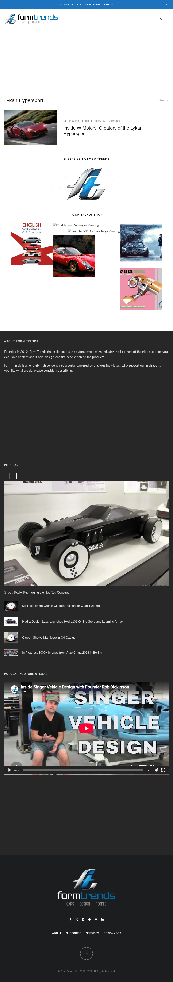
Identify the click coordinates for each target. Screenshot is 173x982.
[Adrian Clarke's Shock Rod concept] (86, 533)
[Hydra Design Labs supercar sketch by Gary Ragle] (11, 621)
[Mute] (156, 770)
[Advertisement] (86, 59)
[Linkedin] (102, 919)
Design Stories (71, 120)
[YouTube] (96, 919)
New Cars (114, 120)
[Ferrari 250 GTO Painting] (141, 245)
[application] (86, 728)
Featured (87, 120)
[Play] (10, 770)
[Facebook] (70, 919)
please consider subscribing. (53, 370)
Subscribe (73, 933)
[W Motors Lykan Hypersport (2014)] (30, 127)
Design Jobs (112, 933)
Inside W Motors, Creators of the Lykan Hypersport (102, 130)
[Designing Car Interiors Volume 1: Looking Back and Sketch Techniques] (141, 290)
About (56, 933)
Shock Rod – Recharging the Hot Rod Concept (36, 592)
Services (92, 933)
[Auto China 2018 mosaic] (11, 652)
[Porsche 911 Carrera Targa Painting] (94, 231)
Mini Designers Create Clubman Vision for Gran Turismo (61, 605)
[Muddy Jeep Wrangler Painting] (76, 225)
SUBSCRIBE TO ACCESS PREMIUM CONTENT (86, 4)
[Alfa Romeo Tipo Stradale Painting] (74, 257)
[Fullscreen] (163, 770)
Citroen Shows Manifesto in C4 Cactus (49, 637)
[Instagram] (83, 919)
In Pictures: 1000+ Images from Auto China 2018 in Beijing (62, 652)
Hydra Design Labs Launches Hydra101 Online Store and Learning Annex (72, 621)
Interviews (100, 120)
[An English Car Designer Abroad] (32, 245)
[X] (76, 919)
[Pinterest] (89, 919)
